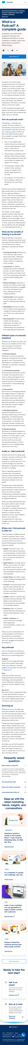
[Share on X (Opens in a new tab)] (7, 50)
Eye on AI (17, 701)
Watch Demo (13, 56)
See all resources (14, 961)
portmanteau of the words (10, 127)
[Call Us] (23, 1035)
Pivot (23, 684)
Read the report (9, 847)
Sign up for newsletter (12, 1017)
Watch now (5, 16)
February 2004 (11, 132)
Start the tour (8, 951)
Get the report (9, 879)
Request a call (13, 995)
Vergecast (7, 670)
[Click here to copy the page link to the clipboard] (16, 50)
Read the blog (9, 916)
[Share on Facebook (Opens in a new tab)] (12, 50)
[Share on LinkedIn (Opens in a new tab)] (3, 50)
